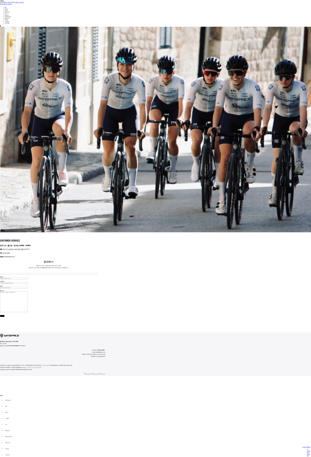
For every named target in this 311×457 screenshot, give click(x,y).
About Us (6, 18)
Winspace (7, 12)
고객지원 (6, 23)
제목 (1, 286)
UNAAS (6, 15)
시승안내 (6, 21)
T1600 (6, 10)
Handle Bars (7, 16)
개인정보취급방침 (36, 367)
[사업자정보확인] (45, 365)
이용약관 (29, 367)
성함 (1, 277)
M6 (5, 7)
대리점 (6, 20)
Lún (5, 13)
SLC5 (5, 9)
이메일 (2, 281)
